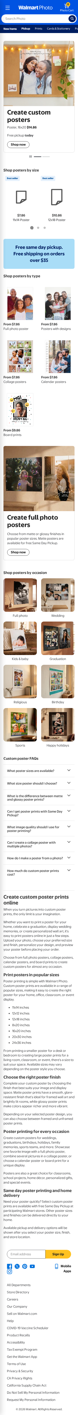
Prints (38, 28)
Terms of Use (16, 1364)
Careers (12, 1299)
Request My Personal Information (31, 1400)
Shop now (18, 144)
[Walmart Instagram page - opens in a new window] (9, 1271)
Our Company (17, 1307)
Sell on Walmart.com (22, 1314)
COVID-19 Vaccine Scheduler (28, 1328)
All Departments (19, 1285)
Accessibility (16, 1342)
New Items (10, 28)
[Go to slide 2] (46, 157)
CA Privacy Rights (19, 1378)
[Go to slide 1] (37, 157)
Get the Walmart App (22, 1357)
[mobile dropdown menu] (7, 7)
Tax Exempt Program (22, 1350)
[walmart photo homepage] (35, 7)
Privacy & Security (20, 1371)
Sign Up (58, 1254)
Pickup (25, 28)
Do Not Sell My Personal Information (33, 1393)
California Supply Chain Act (26, 1385)
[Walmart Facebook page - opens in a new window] (9, 1266)
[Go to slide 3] (44, 228)
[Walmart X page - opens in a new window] (17, 1266)
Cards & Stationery (58, 28)
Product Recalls (18, 1335)
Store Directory (18, 1292)
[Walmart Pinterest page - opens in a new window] (24, 1266)
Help (10, 1321)
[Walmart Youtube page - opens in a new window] (32, 1266)
